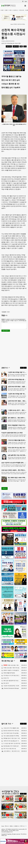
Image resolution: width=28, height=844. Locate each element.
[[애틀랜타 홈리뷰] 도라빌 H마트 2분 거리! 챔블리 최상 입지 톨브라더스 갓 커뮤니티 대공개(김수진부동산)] (7, 815)
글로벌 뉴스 (17, 826)
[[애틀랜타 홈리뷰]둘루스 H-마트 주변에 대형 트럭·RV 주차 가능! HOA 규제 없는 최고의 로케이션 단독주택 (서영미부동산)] (21, 806)
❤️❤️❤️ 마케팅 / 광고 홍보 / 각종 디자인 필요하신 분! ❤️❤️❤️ (12, 665)
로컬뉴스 (12, 826)
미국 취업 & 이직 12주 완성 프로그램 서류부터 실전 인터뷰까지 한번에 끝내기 (12, 675)
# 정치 (2, 10)
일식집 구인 (6, 678)
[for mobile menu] (25, 6)
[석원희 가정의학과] (7, 642)
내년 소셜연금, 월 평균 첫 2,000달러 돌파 (12, 735)
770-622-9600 (12, 830)
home (12, 24)
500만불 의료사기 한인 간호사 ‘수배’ (11, 738)
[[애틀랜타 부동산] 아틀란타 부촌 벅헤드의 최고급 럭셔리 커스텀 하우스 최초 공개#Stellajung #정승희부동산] (21, 815)
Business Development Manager (11, 688)
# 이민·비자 (21, 10)
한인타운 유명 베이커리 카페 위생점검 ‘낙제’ (12, 730)
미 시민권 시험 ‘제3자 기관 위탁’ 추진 (11, 743)
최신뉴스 (7, 826)
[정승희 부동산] (20, 618)
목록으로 (5, 488)
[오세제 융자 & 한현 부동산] (14, 498)
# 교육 (26, 10)
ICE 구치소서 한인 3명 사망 (9, 748)
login (26, 1)
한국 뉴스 (22, 826)
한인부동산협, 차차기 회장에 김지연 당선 (12, 746)
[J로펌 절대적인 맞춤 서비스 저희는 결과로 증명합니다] (7, 605)
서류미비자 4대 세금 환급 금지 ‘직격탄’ (12, 740)
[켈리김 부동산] (20, 539)
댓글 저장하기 (6, 330)
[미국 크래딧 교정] (14, 68)
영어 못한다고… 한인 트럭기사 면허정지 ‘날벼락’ (12, 751)
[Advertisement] (14, 349)
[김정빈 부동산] (21, 648)
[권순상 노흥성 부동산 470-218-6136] (14, 53)
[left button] (21, 368)
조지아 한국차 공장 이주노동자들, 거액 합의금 (12, 733)
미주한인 (15, 24)
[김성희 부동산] (14, 17)
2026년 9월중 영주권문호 (9, 672)
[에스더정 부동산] (20, 605)
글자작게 (9, 46)
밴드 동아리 (6, 683)
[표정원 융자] (14, 61)
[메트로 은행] (20, 566)
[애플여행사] (21, 642)
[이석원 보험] (14, 503)
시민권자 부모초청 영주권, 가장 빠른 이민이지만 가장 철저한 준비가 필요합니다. (12, 685)
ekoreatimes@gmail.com (7, 831)
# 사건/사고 (15, 10)
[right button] (25, 368)
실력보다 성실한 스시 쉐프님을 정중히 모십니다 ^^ (12, 670)
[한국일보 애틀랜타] (8, 5)
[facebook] (25, 46)
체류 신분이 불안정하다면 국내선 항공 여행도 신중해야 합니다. (12, 680)
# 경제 (6, 10)
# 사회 (10, 10)
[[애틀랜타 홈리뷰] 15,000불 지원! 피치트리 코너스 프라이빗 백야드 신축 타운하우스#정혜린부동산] (7, 798)
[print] (21, 46)
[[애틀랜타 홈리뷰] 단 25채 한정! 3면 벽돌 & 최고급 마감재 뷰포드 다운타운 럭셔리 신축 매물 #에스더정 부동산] (21, 798)
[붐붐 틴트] (20, 552)
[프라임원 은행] (7, 552)
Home (2, 826)
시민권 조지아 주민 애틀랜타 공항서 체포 (12, 728)
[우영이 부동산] (14, 510)
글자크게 (16, 46)
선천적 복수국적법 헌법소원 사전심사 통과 (22, 24)
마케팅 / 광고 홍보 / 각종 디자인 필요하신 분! (12, 667)
